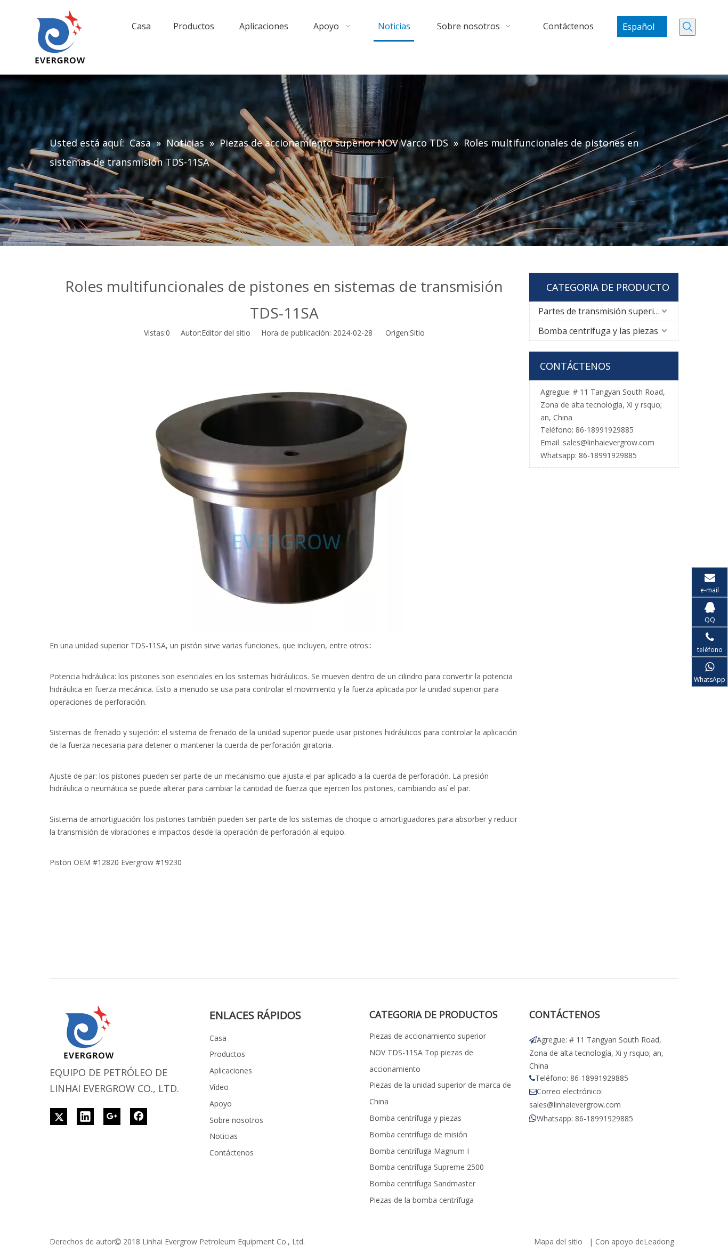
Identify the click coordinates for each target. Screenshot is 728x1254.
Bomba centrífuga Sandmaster (422, 1183)
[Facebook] (138, 1116)
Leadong (659, 1241)
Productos (227, 1054)
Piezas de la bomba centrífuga (421, 1200)
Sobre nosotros (236, 1120)
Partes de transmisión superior (600, 311)
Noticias (223, 1136)
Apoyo (220, 1103)
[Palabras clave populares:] (687, 27)
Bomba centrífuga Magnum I (419, 1151)
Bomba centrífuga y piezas (415, 1118)
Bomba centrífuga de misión (418, 1134)
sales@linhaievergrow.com (608, 442)
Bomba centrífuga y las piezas (598, 331)
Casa (218, 1038)
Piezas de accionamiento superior (427, 1036)
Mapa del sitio (558, 1241)
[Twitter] (58, 1116)
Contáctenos (231, 1152)
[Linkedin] (85, 1116)
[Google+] (111, 1116)
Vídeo (219, 1087)
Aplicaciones (230, 1070)
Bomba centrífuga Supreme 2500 (426, 1167)
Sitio (417, 333)
